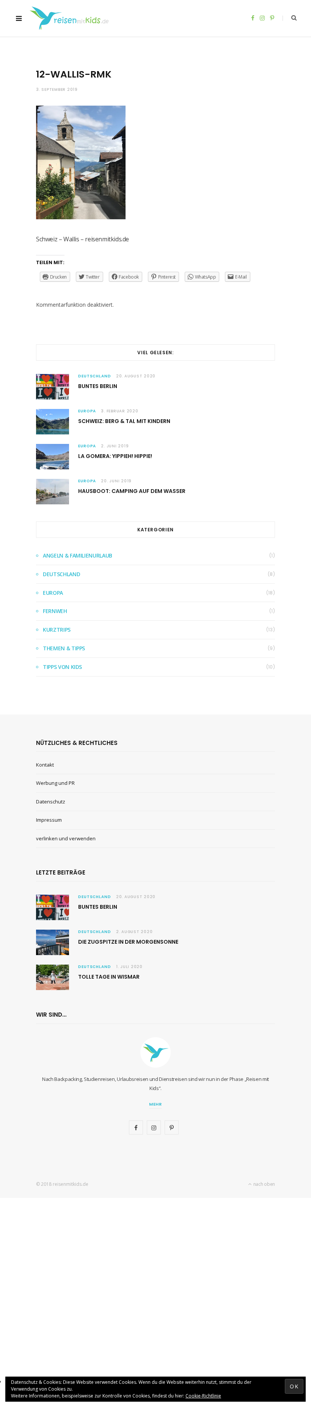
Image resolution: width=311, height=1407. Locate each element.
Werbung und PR (55, 783)
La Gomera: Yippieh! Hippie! (115, 456)
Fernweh (55, 611)
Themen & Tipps (64, 648)
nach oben (263, 1184)
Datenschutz (50, 801)
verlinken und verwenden (66, 838)
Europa (87, 411)
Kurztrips (57, 629)
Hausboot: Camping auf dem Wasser (131, 491)
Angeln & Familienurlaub (77, 555)
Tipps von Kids (62, 666)
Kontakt (45, 764)
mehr (155, 1104)
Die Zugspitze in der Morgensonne (128, 942)
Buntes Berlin (97, 386)
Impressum (49, 819)
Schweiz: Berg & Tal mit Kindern (124, 421)
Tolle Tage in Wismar (109, 977)
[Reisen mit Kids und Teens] (71, 18)
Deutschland (94, 376)
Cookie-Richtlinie (203, 1396)
